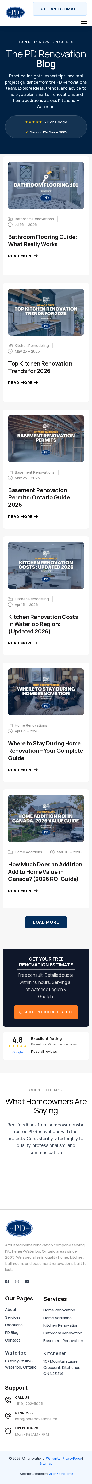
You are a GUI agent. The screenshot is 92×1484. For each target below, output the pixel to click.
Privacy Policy (72, 1458)
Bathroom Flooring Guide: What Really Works (42, 240)
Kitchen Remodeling (32, 345)
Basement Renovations (35, 472)
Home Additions (28, 852)
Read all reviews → (46, 1051)
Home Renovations (31, 725)
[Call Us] (8, 1400)
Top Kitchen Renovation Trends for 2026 (40, 367)
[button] (46, 922)
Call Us (22, 1397)
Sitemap (46, 1463)
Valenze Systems (60, 1474)
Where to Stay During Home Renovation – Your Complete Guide (45, 750)
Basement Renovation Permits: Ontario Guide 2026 (39, 497)
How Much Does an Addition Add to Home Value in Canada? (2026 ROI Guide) (45, 872)
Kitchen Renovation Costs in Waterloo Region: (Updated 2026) (43, 624)
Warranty (53, 1458)
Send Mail (24, 1412)
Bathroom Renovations (34, 218)
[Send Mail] (8, 1416)
